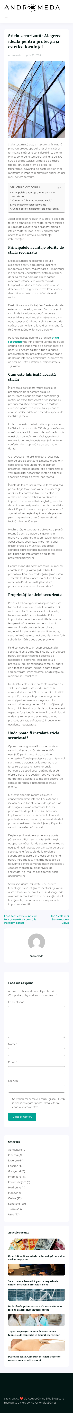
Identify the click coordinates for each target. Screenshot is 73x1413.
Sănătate (14, 1203)
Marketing (14, 1187)
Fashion (13, 1166)
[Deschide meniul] (6, 18)
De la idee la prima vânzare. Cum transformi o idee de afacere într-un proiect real (35, 1308)
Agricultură (15, 1149)
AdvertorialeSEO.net (43, 1402)
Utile (11, 1214)
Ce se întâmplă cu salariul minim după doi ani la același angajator (36, 1257)
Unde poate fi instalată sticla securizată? (35, 208)
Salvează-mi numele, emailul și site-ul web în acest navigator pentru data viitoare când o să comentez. (38, 1103)
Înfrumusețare (17, 1182)
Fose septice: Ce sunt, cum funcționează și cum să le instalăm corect (21, 919)
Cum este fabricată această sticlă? (32, 200)
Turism (12, 1209)
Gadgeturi (14, 1171)
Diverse (13, 1160)
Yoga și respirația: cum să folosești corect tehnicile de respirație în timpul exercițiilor (34, 1333)
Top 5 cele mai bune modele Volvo (60, 919)
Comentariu (16, 1002)
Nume (12, 1044)
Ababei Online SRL (39, 1398)
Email (12, 1062)
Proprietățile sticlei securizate (29, 204)
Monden (13, 1193)
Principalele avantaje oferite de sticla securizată (33, 194)
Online (12, 1198)
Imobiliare (14, 1176)
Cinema (13, 1155)
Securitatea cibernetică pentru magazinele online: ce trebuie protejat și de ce (33, 1283)
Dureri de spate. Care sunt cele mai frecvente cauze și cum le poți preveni (34, 1358)
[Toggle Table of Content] (57, 187)
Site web (13, 1080)
